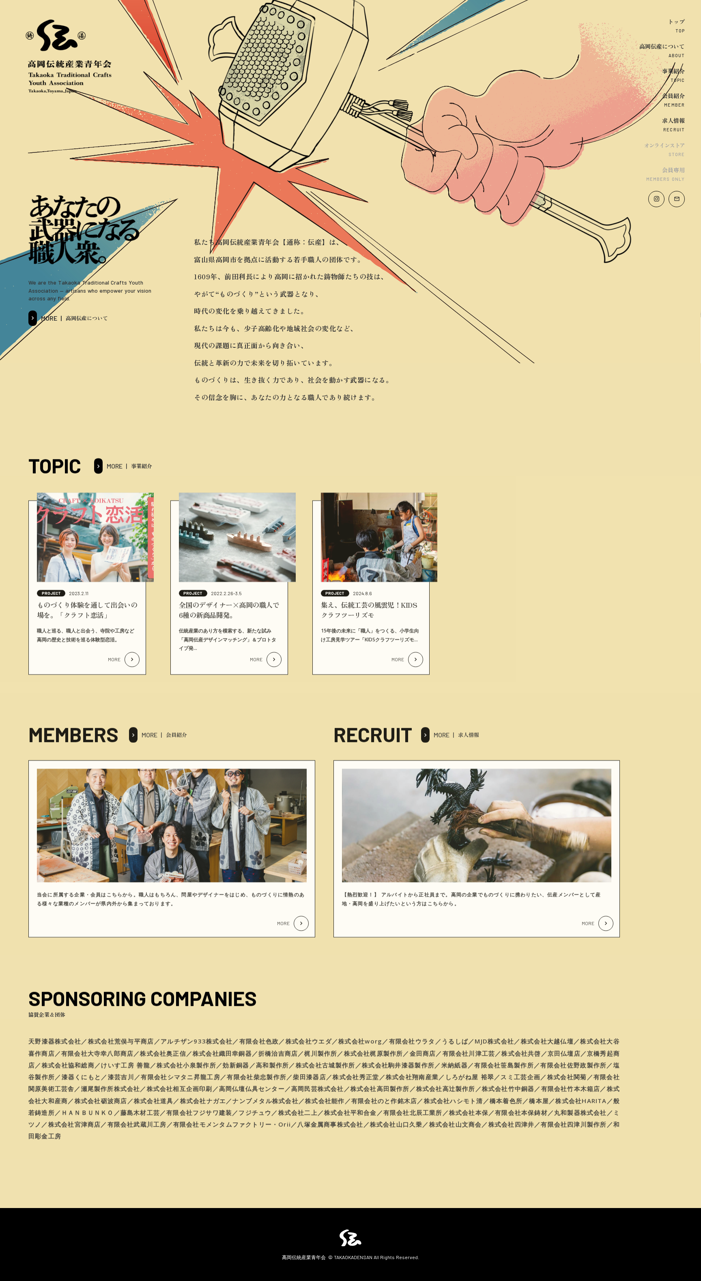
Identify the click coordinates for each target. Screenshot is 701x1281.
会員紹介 (673, 96)
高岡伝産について (662, 46)
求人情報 (673, 120)
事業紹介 (673, 71)
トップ (676, 21)
